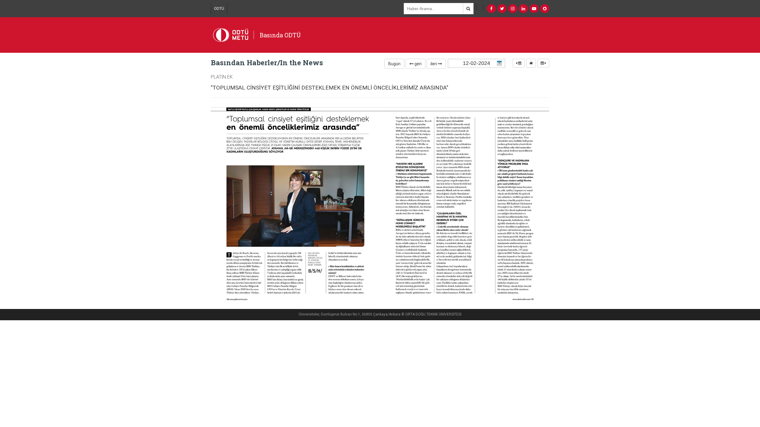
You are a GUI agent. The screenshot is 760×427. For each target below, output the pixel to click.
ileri (434, 63)
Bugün (394, 63)
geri (418, 63)
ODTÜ (219, 8)
